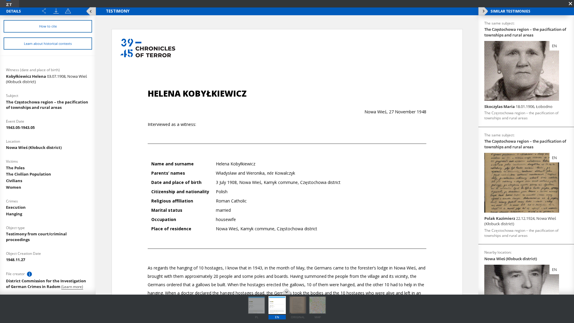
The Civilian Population (28, 174)
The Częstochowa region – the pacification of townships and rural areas (47, 104)
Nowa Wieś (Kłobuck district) (34, 147)
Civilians (14, 180)
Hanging (14, 214)
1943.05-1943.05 (20, 127)
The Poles (15, 167)
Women (13, 187)
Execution (16, 207)
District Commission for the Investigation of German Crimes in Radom (46, 283)
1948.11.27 (15, 259)
